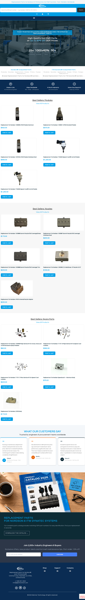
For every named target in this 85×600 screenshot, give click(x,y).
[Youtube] (16, 588)
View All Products (42, 103)
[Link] (24, 588)
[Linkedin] (20, 587)
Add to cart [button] (6, 132)
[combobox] (38, 10)
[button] (34, 18)
